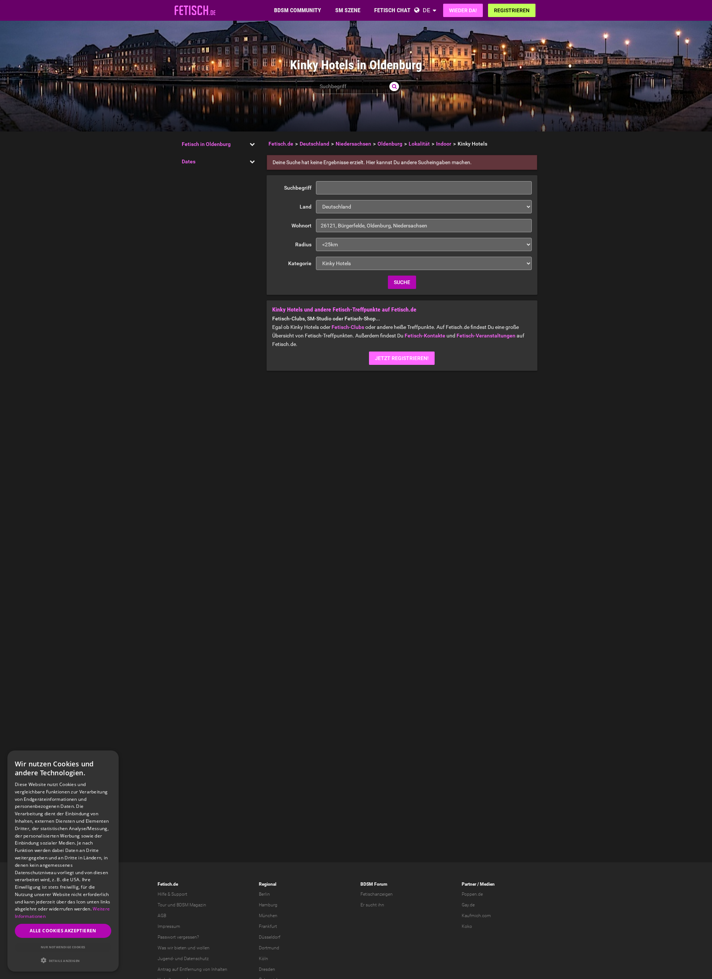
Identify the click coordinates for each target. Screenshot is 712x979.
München (268, 915)
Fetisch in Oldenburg (206, 144)
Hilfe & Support (172, 894)
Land (306, 207)
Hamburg (268, 905)
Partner (469, 884)
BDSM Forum (373, 884)
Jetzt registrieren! (402, 358)
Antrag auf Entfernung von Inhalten (192, 969)
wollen (203, 947)
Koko (467, 926)
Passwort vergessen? (178, 937)
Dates (188, 161)
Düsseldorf (269, 937)
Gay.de (468, 905)
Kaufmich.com (476, 915)
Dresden (267, 969)
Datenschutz (196, 958)
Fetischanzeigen (376, 894)
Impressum (169, 926)
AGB (162, 915)
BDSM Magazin (191, 905)
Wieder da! (463, 10)
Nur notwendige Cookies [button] (63, 947)
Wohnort (301, 226)
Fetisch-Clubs (348, 327)
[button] (63, 960)
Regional (267, 884)
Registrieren (512, 10)
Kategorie (300, 263)
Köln (263, 958)
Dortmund (269, 947)
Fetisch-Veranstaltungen (485, 336)
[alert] (63, 861)
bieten (180, 947)
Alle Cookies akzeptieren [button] (63, 931)
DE (426, 10)
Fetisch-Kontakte (425, 336)
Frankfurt (268, 926)
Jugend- (166, 958)
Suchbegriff (298, 188)
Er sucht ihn (372, 905)
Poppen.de (472, 894)
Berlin (264, 894)
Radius (303, 244)
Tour (162, 905)
